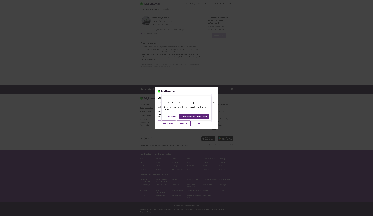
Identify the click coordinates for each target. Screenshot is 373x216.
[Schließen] (208, 99)
